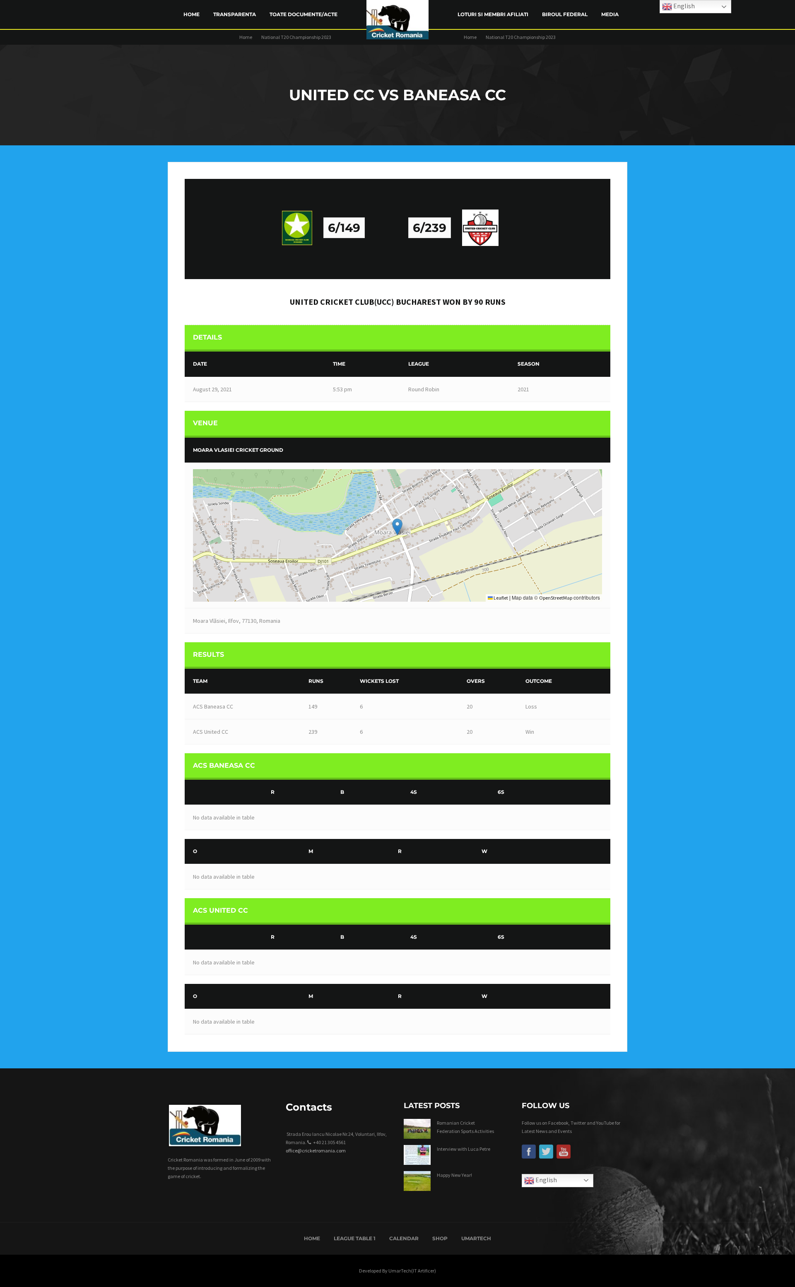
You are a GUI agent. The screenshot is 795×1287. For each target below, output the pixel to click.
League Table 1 (355, 1238)
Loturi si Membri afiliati (493, 14)
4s (413, 792)
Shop (440, 1238)
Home (191, 14)
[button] (397, 526)
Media (610, 14)
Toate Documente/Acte (303, 14)
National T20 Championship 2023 (296, 37)
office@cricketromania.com (316, 1150)
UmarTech (476, 1238)
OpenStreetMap (555, 598)
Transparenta (234, 14)
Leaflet (500, 598)
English (545, 1180)
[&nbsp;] (226, 792)
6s (501, 792)
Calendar (404, 1238)
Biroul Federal (565, 14)
